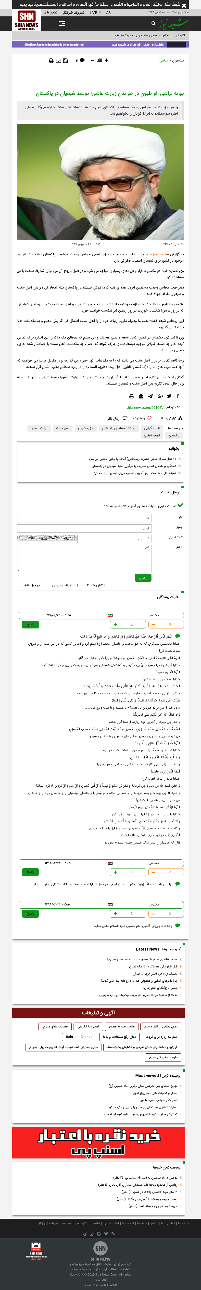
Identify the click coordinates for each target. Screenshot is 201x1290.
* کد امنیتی (175, 537)
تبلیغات (95, 1223)
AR (108, 13)
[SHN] (26, 20)
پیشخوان (178, 60)
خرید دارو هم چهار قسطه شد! (152, 1206)
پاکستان (173, 436)
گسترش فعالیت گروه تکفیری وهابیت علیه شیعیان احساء (140, 1114)
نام (181, 516)
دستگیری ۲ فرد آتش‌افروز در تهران (155, 974)
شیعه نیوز (160, 254)
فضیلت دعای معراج (55, 1026)
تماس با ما (51, 13)
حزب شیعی (86, 428)
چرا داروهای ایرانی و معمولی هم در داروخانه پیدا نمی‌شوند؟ (138, 981)
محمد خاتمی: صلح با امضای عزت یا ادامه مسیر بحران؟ (142, 959)
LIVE (93, 13)
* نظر (179, 547)
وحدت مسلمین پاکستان (119, 428)
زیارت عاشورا (39, 428)
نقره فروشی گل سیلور (163, 1057)
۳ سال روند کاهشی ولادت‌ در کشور (149, 1192)
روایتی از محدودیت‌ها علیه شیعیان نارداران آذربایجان (137, 1185)
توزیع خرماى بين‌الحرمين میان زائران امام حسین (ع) (143, 1086)
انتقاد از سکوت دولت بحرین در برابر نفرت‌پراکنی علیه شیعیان (138, 995)
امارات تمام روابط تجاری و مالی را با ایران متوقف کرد (142, 1107)
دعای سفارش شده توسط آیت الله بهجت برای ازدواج (63, 1047)
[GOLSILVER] (98, 1142)
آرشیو (154, 1223)
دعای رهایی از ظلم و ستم (160, 1026)
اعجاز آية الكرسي (88, 1026)
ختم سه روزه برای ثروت (161, 1037)
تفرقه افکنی (152, 436)
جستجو (66, 1223)
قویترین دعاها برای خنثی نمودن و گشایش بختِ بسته (142, 1047)
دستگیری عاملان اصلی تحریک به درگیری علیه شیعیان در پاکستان (134, 466)
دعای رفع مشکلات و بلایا (119, 1037)
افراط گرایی (152, 428)
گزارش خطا (168, 419)
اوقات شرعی (111, 1223)
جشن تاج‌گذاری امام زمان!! (159, 988)
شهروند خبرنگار (74, 13)
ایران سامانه (91, 1284)
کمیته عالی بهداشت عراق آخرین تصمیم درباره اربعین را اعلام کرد (135, 473)
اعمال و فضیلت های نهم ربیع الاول (155, 1093)
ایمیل (179, 527)
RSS (42, 1223)
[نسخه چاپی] (51, 60)
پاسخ (31, 624)
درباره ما (183, 1223)
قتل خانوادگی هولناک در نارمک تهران (153, 966)
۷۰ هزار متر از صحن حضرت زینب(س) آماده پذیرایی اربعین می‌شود (132, 459)
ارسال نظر (115, 419)
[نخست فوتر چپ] (36, 1251)
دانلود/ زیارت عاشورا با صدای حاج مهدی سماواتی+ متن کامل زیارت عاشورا (138, 35)
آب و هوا (128, 1223)
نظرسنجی (81, 1223)
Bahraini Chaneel (79, 1037)
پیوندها (142, 1223)
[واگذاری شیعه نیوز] (100, 43)
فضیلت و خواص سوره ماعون (158, 1100)
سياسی (164, 60)
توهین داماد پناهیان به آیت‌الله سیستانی (145, 1178)
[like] (144, 418)
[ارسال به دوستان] (58, 60)
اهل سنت (62, 428)
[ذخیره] (65, 60)
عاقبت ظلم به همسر (122, 1026)
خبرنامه (53, 1223)
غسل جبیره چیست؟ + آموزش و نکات (147, 1199)
